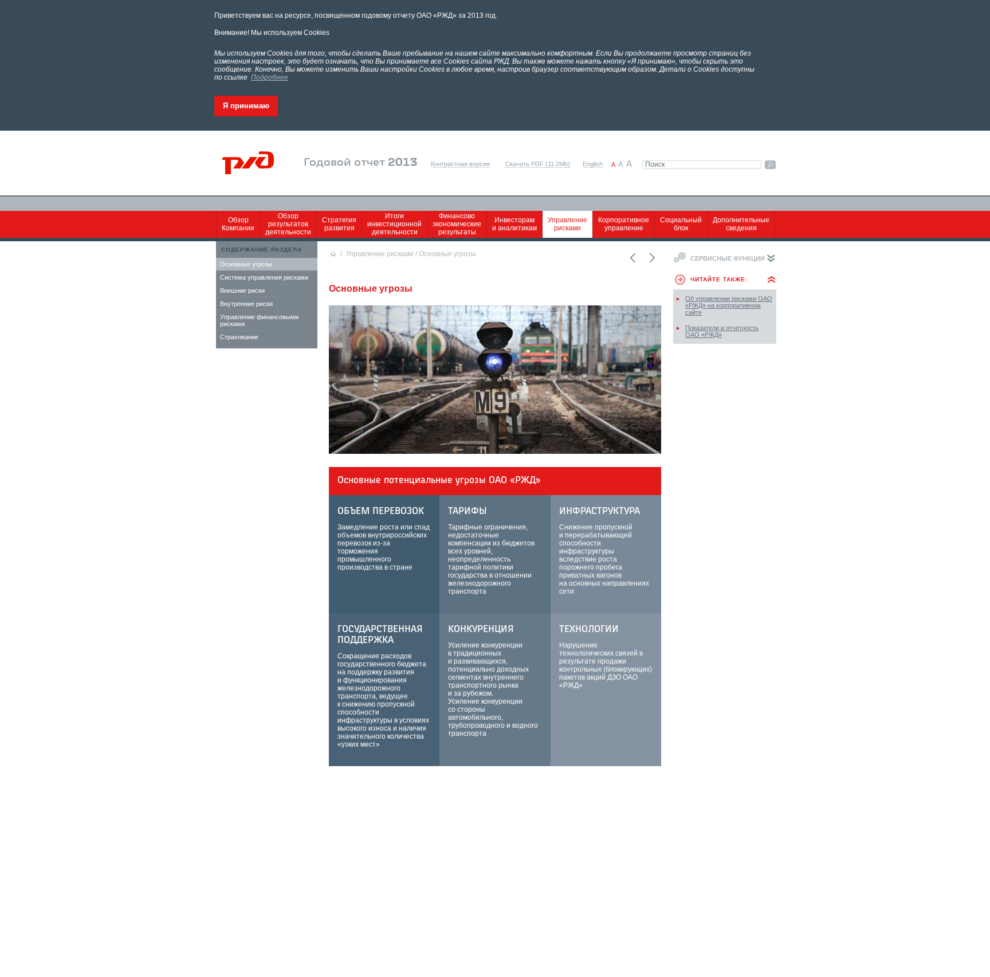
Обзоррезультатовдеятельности (288, 224)
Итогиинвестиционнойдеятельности (394, 224)
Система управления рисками (264, 277)
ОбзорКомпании (238, 224)
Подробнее (269, 77)
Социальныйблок (681, 224)
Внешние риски (242, 290)
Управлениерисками (567, 224)
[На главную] (255, 163)
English (593, 163)
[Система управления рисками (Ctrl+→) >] (651, 258)
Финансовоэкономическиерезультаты (457, 224)
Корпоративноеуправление (623, 224)
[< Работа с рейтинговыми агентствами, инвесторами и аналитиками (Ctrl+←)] (632, 258)
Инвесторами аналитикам (514, 224)
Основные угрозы (246, 264)
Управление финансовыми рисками (259, 320)
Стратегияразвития (339, 224)
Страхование (239, 336)
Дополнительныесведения (741, 224)
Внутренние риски (246, 303)
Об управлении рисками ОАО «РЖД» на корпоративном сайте (728, 305)
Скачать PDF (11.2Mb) (537, 163)
